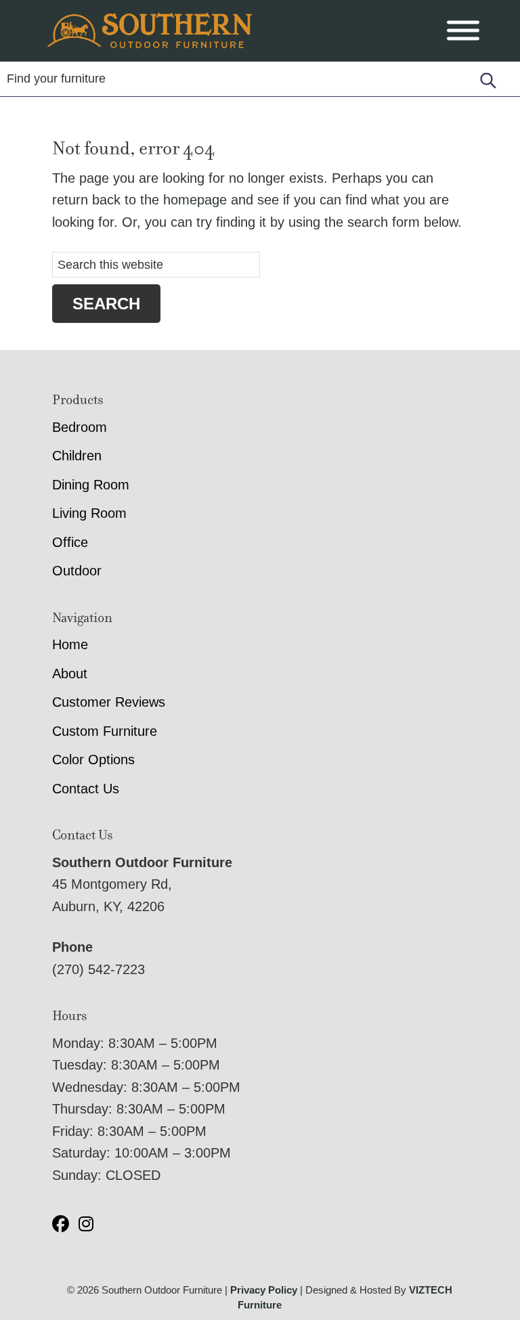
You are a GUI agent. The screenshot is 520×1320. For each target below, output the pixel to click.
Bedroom (79, 427)
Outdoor (77, 570)
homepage (195, 199)
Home (70, 644)
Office (70, 542)
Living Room (89, 513)
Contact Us (85, 788)
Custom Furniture (104, 731)
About (69, 673)
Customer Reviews (108, 702)
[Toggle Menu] (463, 31)
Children (77, 455)
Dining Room (90, 484)
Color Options (93, 759)
